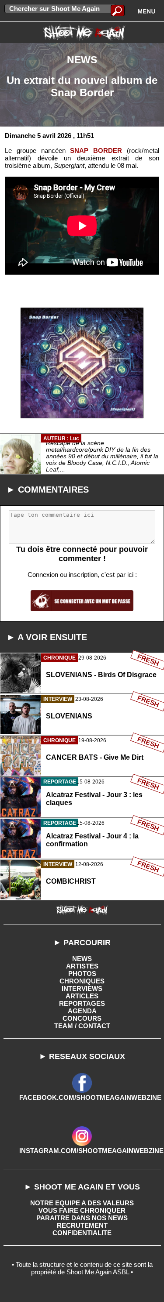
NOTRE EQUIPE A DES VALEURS (82, 1203)
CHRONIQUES (82, 981)
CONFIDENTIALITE (82, 1233)
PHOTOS (82, 973)
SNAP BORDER (96, 150)
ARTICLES (82, 996)
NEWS (82, 958)
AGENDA (82, 1011)
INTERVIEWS (82, 988)
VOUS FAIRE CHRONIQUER (82, 1210)
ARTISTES (82, 966)
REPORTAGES (82, 1003)
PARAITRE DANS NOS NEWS (82, 1218)
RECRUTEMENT (82, 1225)
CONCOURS (82, 1018)
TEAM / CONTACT (82, 1026)
